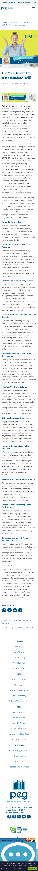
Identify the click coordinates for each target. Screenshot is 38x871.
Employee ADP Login (27, 2)
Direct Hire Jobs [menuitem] (19, 728)
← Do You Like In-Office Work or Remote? (17, 622)
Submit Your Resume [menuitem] (19, 701)
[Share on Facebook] (4, 610)
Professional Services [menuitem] (19, 767)
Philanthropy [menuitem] (19, 657)
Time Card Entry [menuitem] (19, 679)
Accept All (32, 868)
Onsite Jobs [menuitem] (19, 723)
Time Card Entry (9, 2)
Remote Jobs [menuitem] (19, 712)
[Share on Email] (15, 610)
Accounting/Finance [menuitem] (19, 750)
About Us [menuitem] (19, 647)
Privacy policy (5, 868)
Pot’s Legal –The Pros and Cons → (20, 627)
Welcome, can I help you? (11, 840)
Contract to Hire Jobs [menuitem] (19, 734)
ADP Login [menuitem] (19, 685)
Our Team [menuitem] (19, 652)
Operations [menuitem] (19, 761)
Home (4, 22)
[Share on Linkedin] (9, 610)
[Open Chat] (18, 856)
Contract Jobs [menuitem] (19, 739)
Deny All (18, 868)
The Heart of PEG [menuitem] (19, 668)
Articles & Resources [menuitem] (19, 690)
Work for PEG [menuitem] (19, 663)
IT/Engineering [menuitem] (19, 756)
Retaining (13, 22)
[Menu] (34, 8)
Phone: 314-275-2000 (15, 812)
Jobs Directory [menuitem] (19, 696)
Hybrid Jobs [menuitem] (19, 718)
